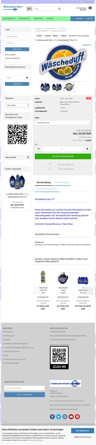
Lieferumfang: (61, 182)
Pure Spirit (38, 18)
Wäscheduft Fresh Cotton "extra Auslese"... (63, 290)
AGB (6, 355)
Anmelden (17, 49)
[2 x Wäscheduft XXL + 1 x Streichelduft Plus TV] (17, 182)
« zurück (47, 36)
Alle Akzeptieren (82, 431)
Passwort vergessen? (12, 58)
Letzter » (64, 36)
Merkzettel (89, 2)
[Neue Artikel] (28, 157)
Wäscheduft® (9, 18)
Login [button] (78, 2)
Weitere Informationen (82, 437)
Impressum (8, 332)
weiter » (55, 36)
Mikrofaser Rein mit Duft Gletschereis (43, 290)
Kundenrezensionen (47, 188)
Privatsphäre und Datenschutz (15, 359)
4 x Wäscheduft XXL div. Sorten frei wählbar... (83, 290)
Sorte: (37, 118)
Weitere (50, 18)
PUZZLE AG (87, 45)
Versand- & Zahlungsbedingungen (16, 344)
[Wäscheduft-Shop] (13, 9)
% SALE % (89, 18)
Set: (36, 144)
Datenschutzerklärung (35, 440)
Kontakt (7, 340)
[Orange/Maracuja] (63, 62)
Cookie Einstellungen (12, 363)
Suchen (79, 18)
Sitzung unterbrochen (12, 351)
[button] (65, 2)
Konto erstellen (10, 55)
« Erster (39, 36)
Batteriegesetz (9, 336)
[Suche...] (59, 9)
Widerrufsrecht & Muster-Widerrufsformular (19, 347)
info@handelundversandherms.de (65, 409)
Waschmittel (24, 18)
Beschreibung (44, 182)
